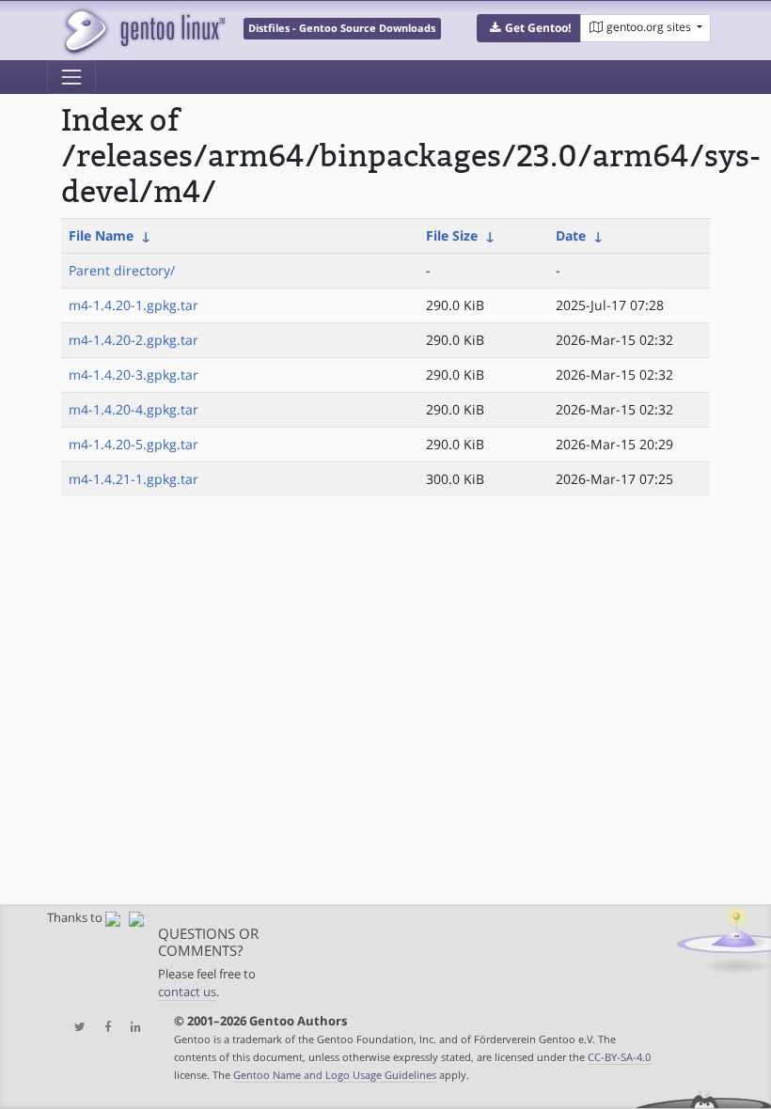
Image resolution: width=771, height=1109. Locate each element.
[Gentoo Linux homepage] (143, 30)
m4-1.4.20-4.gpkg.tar (133, 409)
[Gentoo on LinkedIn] (131, 1027)
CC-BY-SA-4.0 (619, 1057)
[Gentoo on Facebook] (103, 1027)
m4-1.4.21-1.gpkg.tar (133, 479)
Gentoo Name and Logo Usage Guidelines (334, 1075)
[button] (529, 28)
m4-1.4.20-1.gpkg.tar (133, 305)
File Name (101, 235)
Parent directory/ (122, 270)
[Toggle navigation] (71, 77)
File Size (452, 235)
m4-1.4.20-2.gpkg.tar (133, 340)
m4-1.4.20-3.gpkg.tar (133, 374)
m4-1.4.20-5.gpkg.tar (133, 444)
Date (571, 235)
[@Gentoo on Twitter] (75, 1027)
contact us (187, 992)
